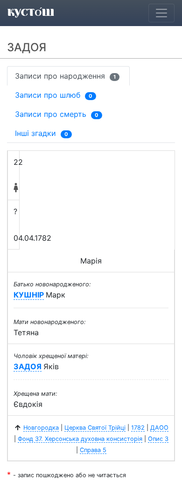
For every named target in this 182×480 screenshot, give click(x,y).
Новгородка (41, 427)
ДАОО (159, 427)
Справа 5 (93, 449)
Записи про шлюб (53, 95)
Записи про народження (65, 76)
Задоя (28, 366)
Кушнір (29, 294)
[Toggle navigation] (161, 13)
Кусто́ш (30, 12)
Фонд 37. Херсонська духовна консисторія (80, 438)
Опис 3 (158, 438)
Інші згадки (41, 133)
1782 (138, 427)
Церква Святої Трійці (95, 427)
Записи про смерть (56, 114)
